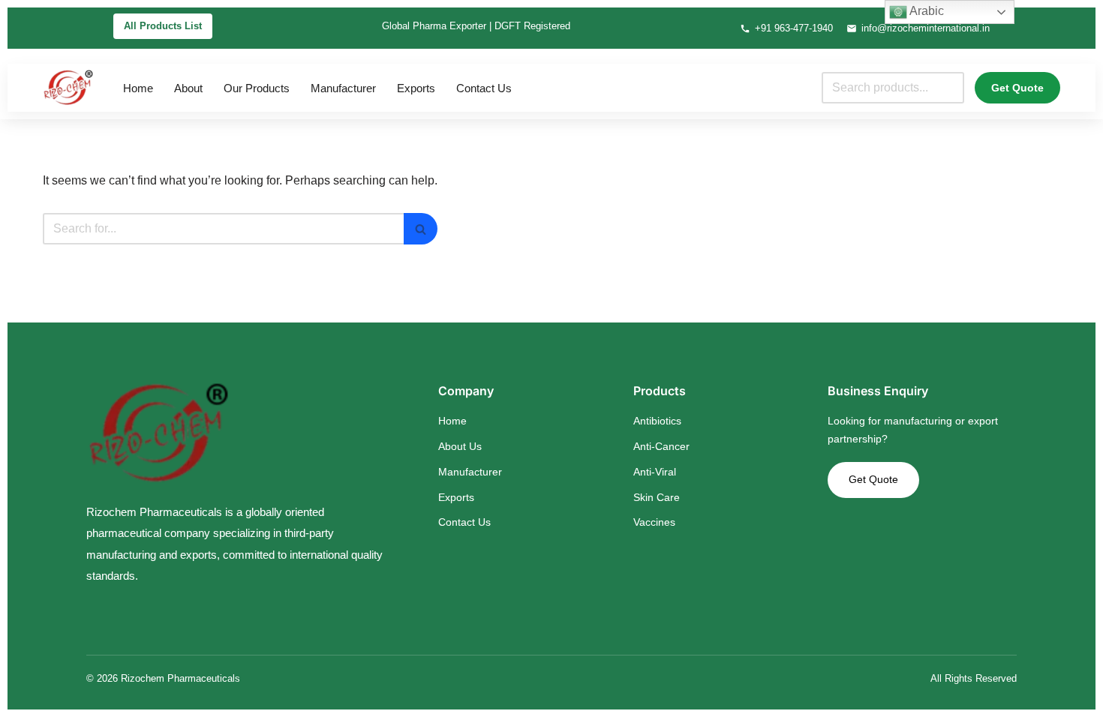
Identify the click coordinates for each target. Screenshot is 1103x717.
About (188, 88)
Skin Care (656, 497)
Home (138, 88)
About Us (460, 446)
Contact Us (484, 88)
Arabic (925, 10)
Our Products (257, 88)
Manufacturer (343, 88)
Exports (416, 88)
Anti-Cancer (661, 446)
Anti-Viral (654, 472)
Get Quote (1017, 88)
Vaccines (654, 522)
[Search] (420, 228)
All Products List (163, 26)
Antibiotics (657, 421)
